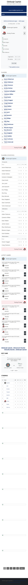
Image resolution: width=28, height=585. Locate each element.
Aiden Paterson (8, 85)
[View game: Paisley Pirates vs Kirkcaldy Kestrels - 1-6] (14, 308)
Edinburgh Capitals (14, 2)
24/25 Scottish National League (10, 21)
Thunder (8, 392)
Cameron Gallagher (9, 91)
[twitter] (15, 8)
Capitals (8, 382)
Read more (8, 421)
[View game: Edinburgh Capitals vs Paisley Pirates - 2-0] (14, 280)
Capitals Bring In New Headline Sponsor (14, 536)
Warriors (8, 407)
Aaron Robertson (9, 79)
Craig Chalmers (8, 103)
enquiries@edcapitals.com (16, 10)
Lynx (7, 386)
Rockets (8, 389)
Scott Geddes (8, 136)
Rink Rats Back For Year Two (11, 429)
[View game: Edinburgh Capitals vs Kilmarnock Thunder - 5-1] (14, 265)
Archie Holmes (8, 88)
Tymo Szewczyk (8, 142)
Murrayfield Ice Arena (14, 67)
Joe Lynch (7, 112)
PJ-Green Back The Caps (10, 506)
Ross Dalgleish (8, 133)
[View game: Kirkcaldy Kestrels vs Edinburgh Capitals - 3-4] (14, 273)
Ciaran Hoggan (8, 100)
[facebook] (12, 8)
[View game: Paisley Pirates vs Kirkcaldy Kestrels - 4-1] (14, 331)
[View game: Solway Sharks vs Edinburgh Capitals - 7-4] (14, 288)
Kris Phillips (7, 118)
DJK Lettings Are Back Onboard (12, 414)
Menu (3, 14)
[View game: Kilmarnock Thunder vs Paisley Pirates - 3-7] (14, 316)
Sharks (8, 404)
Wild (7, 398)
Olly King (6, 121)
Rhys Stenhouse (8, 124)
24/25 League (21, 21)
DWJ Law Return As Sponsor (11, 475)
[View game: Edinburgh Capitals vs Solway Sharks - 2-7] (14, 296)
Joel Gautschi (8, 115)
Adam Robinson (8, 82)
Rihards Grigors (8, 127)
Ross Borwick (8, 130)
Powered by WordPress (20, 580)
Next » (22, 568)
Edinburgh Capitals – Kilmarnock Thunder (13, 348)
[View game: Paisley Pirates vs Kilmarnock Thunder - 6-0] (14, 339)
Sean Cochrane (8, 139)
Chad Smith (7, 97)
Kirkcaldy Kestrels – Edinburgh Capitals (15, 349)
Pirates (8, 401)
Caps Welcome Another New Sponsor (14, 444)
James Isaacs (7, 109)
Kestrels (8, 395)
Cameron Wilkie (8, 94)
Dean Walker (7, 106)
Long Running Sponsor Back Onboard (14, 490)
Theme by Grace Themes (14, 582)
